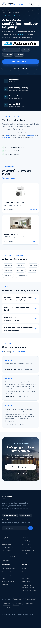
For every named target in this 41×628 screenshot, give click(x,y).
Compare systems (7, 572)
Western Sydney (18, 599)
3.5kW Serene (21, 265)
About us (24, 569)
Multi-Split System (27, 541)
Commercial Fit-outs (8, 554)
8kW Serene (20, 270)
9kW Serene (32, 270)
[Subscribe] (30, 528)
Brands (10, 12)
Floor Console (26, 554)
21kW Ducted (20, 275)
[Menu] (37, 4)
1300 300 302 (22, 68)
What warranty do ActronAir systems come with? (15, 318)
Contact (24, 575)
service (31, 133)
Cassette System (27, 547)
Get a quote (25, 578)
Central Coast (30, 135)
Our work (25, 572)
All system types (8, 178)
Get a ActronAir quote (19, 62)
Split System (25, 538)
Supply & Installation (8, 538)
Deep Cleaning (6, 550)
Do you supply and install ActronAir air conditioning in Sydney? (18, 298)
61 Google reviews (19, 351)
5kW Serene (33, 265)
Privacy (4, 618)
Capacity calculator (8, 569)
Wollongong (6, 137)
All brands (5, 584)
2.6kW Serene (8, 265)
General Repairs (7, 544)
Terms (10, 618)
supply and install (10, 133)
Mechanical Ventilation (9, 557)
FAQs (3, 578)
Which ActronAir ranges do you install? (16, 308)
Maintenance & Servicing (10, 541)
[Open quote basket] (31, 4)
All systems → (26, 557)
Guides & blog (6, 575)
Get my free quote (19, 467)
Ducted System (26, 544)
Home (4, 12)
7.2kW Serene (8, 270)
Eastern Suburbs (30, 599)
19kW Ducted (8, 275)
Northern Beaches (8, 603)
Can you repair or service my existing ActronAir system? (18, 328)
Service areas (26, 581)
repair (7, 135)
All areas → (16, 607)
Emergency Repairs (8, 547)
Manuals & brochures (9, 581)
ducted (21, 34)
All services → (6, 560)
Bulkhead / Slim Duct (28, 550)
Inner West (19, 603)
